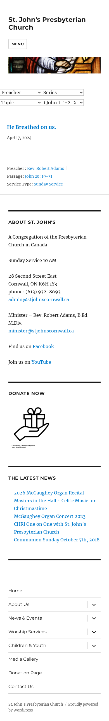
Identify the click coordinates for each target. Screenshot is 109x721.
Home (15, 590)
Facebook (43, 346)
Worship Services (27, 631)
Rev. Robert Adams (45, 168)
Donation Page (25, 672)
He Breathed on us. (31, 127)
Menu (17, 44)
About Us (18, 604)
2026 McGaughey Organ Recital (49, 493)
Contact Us (21, 686)
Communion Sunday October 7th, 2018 (56, 539)
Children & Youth (27, 645)
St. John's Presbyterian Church (35, 704)
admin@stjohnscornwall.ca (38, 299)
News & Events (25, 618)
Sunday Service (48, 184)
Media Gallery (23, 659)
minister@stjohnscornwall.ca (41, 331)
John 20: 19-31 (38, 176)
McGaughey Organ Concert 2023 (50, 516)
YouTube (41, 362)
